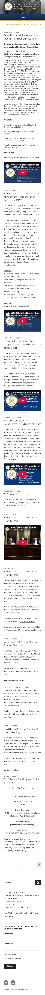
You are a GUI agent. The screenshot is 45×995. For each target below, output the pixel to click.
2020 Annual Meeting (15, 494)
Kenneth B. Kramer (32, 586)
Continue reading (11, 770)
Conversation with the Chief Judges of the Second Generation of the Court (22, 344)
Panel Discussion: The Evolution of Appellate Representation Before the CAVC (21, 197)
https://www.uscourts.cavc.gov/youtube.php (22, 753)
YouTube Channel (27, 621)
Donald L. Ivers (13, 589)
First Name (8, 933)
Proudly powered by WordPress (16, 989)
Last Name (8, 944)
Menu (23, 17)
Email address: (10, 954)
